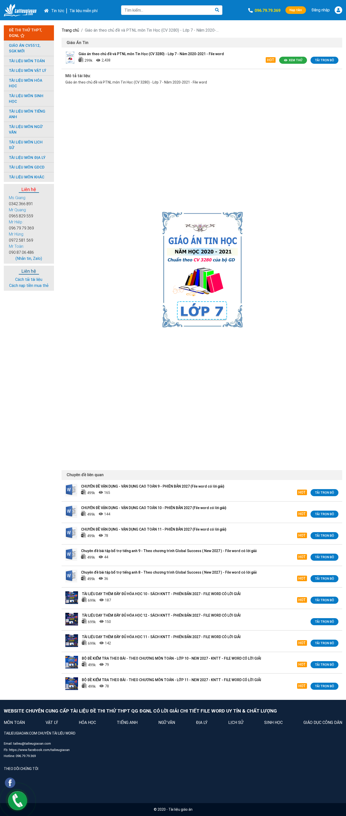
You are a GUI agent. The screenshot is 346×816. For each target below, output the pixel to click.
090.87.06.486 (21, 252)
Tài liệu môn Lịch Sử (26, 145)
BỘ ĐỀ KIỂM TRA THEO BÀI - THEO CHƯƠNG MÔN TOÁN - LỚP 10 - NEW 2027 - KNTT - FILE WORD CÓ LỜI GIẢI (171, 658)
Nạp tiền (296, 10)
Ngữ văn (166, 722)
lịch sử (235, 722)
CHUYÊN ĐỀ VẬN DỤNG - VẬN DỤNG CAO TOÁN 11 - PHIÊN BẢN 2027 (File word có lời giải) (153, 529)
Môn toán (14, 722)
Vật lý (52, 722)
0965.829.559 (21, 216)
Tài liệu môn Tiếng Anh (27, 114)
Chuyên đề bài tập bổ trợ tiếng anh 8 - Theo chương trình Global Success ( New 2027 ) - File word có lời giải (169, 572)
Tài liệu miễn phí (83, 10)
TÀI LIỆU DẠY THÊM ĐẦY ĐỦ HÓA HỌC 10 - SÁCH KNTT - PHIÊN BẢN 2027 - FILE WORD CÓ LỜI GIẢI (161, 594)
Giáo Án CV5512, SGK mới (25, 48)
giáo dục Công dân (322, 722)
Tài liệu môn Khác (26, 177)
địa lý (201, 722)
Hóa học (87, 722)
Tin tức (57, 10)
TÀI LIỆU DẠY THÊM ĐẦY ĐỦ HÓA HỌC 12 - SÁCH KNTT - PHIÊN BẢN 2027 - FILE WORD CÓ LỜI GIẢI (161, 615)
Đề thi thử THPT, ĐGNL (25, 33)
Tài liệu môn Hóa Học (25, 83)
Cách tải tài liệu (28, 279)
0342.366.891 (21, 203)
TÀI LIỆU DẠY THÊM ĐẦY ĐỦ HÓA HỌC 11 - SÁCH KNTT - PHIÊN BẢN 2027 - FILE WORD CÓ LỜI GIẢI (161, 637)
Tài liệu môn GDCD (27, 167)
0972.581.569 (21, 240)
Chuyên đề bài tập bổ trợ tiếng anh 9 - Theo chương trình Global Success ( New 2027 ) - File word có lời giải (169, 551)
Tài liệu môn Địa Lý (27, 157)
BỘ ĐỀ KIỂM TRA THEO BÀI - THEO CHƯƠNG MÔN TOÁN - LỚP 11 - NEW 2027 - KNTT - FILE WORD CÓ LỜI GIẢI (171, 680)
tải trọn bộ (324, 60)
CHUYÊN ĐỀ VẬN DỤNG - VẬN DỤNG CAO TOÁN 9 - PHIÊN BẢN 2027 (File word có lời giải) (152, 486)
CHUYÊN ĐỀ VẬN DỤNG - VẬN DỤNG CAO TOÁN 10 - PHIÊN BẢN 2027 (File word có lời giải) (153, 508)
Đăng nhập (320, 10)
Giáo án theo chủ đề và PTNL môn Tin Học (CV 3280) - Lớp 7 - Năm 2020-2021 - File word (151, 54)
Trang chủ (70, 30)
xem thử (295, 60)
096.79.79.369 (21, 228)
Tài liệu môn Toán (27, 61)
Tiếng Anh (127, 722)
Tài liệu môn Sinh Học (26, 99)
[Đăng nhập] (338, 10)
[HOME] (45, 10)
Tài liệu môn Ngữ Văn (26, 129)
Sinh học (273, 722)
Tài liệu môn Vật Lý (27, 70)
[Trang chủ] (20, 10)
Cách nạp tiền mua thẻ (29, 285)
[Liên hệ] (17, 800)
